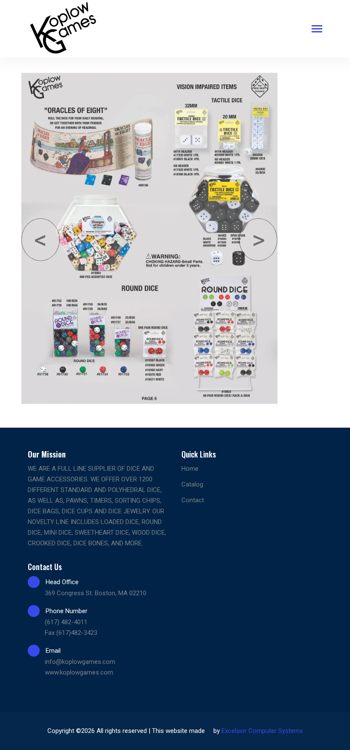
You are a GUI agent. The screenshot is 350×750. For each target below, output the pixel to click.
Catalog (192, 484)
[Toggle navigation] (317, 29)
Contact (192, 500)
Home (189, 468)
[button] (40, 239)
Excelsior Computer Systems (262, 731)
